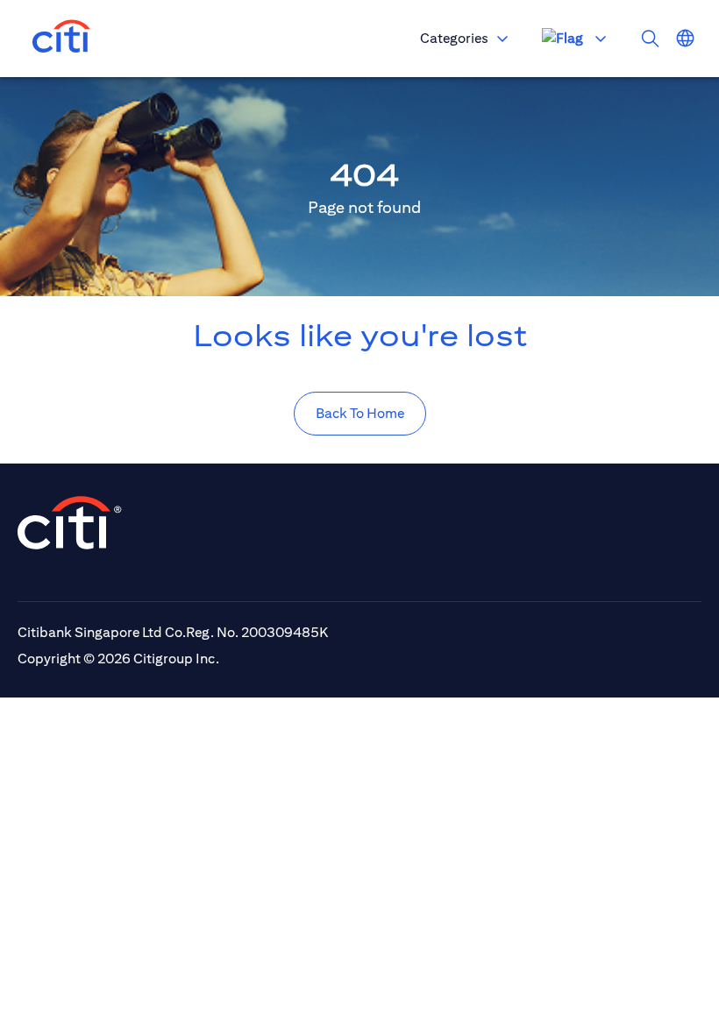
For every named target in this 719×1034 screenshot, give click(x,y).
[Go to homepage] (61, 39)
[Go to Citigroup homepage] (70, 522)
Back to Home (360, 413)
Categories (454, 38)
